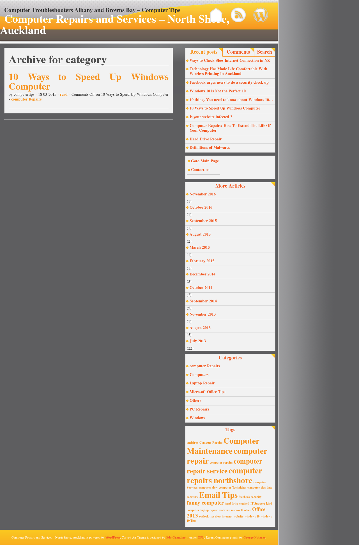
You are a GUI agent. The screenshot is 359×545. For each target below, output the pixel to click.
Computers (199, 374)
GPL (201, 537)
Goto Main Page (205, 161)
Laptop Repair (202, 383)
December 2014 (202, 274)
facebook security (250, 496)
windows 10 (252, 516)
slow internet (224, 516)
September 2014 (203, 301)
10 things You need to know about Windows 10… (231, 99)
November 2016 (203, 194)
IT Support (257, 503)
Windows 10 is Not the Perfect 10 (218, 91)
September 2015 (203, 221)
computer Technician (232, 487)
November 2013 (203, 314)
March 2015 (200, 247)
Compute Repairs (210, 442)
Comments (238, 51)
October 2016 (201, 207)
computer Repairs (26, 99)
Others (195, 400)
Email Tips (218, 495)
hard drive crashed (237, 503)
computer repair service (224, 466)
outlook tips (206, 516)
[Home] (216, 15)
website (238, 516)
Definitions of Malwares (210, 147)
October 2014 (201, 287)
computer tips (256, 487)
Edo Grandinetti (177, 537)
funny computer (205, 502)
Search (264, 51)
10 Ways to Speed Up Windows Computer (89, 81)
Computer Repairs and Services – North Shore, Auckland (114, 24)
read (64, 94)
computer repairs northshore (224, 475)
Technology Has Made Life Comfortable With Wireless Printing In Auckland (228, 71)
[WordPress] (260, 15)
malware (224, 510)
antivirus (192, 442)
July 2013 (198, 341)
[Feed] (238, 15)
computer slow (208, 487)
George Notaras (254, 537)
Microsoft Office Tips (207, 392)
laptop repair (209, 510)
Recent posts (203, 51)
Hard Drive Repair (206, 139)
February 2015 (202, 261)
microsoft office (241, 510)
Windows (197, 418)
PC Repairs (199, 409)
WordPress (112, 537)
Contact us (200, 169)
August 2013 (200, 327)
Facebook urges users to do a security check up (229, 82)
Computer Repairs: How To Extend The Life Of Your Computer (230, 127)
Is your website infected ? (211, 117)
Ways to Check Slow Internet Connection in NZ (230, 60)
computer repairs (221, 462)
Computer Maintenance (223, 445)
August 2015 (200, 234)
